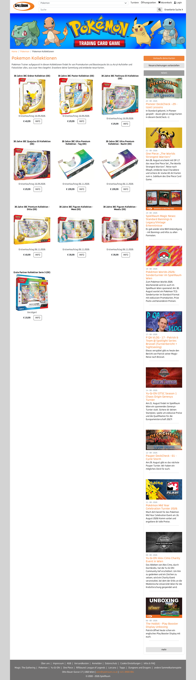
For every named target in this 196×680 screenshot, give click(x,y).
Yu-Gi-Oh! (55, 668)
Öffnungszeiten (148, 3)
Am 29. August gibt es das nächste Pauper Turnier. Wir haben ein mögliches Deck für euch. (162, 466)
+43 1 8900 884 (126, 672)
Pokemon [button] (45, 3)
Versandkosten (81, 663)
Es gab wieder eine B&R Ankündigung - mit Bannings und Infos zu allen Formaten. (164, 232)
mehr (164, 650)
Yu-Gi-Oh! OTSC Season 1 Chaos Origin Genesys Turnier (161, 396)
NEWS (164, 73)
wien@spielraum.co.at (106, 672)
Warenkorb (166, 3)
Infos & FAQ (149, 663)
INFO (37, 121)
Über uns (45, 663)
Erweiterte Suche (173, 10)
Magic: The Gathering (25, 668)
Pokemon (24, 51)
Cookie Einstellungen (130, 663)
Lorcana (112, 668)
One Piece (68, 668)
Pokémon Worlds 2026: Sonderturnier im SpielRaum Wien (163, 275)
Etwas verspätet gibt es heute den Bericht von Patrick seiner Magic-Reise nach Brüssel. (162, 354)
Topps (122, 668)
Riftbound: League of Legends (90, 668)
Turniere (135, 3)
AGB (69, 663)
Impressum (58, 663)
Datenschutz (111, 663)
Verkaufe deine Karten (164, 58)
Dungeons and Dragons (139, 668)
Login (179, 3)
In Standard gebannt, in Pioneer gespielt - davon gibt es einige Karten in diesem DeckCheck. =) (164, 114)
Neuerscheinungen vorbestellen (164, 65)
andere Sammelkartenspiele (167, 668)
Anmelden (97, 663)
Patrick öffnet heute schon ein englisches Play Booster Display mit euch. (163, 633)
